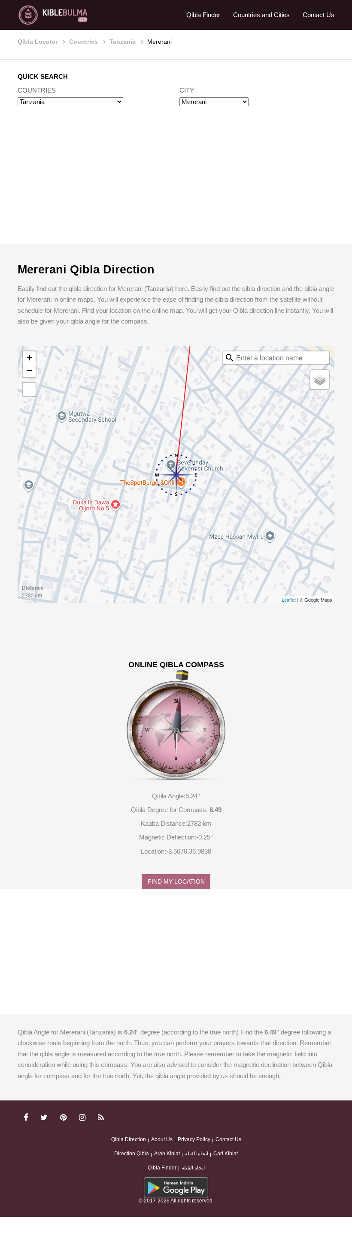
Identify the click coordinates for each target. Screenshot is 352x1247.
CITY (186, 90)
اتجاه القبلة (196, 1154)
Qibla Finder (203, 14)
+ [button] (29, 357)
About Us (162, 1139)
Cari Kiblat (225, 1154)
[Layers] (319, 379)
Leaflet (289, 599)
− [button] (29, 370)
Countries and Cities (261, 14)
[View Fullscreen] (29, 389)
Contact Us (318, 14)
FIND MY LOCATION (176, 881)
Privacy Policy (194, 1139)
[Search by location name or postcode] (229, 357)
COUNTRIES (37, 90)
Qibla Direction (128, 1139)
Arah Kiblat (167, 1154)
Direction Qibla (131, 1154)
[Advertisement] (176, 183)
